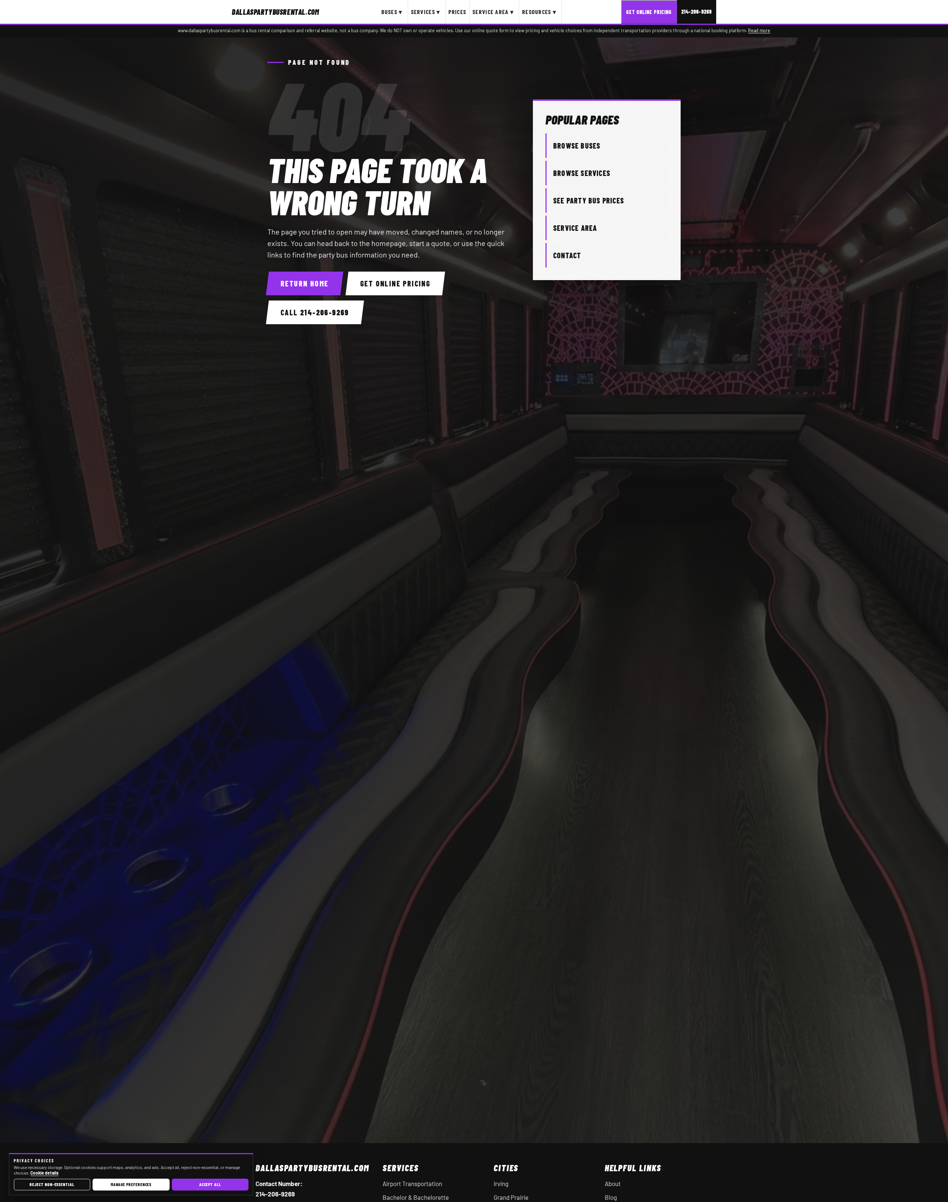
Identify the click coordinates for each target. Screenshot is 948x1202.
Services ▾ (425, 11)
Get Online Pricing (649, 12)
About (613, 1183)
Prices (457, 11)
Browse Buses (576, 145)
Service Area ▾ (493, 11)
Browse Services (581, 173)
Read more (759, 30)
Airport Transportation (412, 1183)
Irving (501, 1183)
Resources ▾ (539, 11)
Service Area (575, 227)
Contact (567, 255)
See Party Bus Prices (588, 200)
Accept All (210, 1184)
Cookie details (44, 1172)
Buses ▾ (392, 11)
